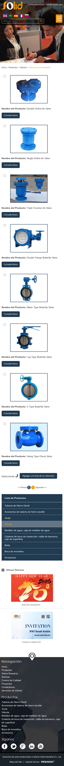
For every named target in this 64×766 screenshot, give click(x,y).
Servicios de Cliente (12, 690)
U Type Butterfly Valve (38, 406)
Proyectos (7, 683)
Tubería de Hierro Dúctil (17, 505)
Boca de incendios (14, 551)
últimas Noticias (15, 570)
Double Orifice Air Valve (39, 108)
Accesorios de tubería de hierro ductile (25, 512)
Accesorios (10, 557)
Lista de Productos (15, 498)
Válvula (23, 67)
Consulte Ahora (11, 115)
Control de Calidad (11, 680)
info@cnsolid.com (54, 4)
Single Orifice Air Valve (38, 158)
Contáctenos (8, 687)
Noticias (6, 677)
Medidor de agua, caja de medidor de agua (27, 530)
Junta (7, 518)
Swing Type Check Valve (39, 456)
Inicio (4, 67)
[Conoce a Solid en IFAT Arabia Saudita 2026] (32, 625)
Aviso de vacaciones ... (32, 605)
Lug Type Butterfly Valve (39, 357)
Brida (7, 545)
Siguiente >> (41, 487)
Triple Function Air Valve (39, 208)
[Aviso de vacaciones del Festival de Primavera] (32, 588)
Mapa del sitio (16, 762)
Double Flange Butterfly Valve (42, 257)
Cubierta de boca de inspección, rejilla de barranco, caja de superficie (31, 537)
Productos (13, 67)
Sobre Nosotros (10, 673)
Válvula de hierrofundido (40, 67)
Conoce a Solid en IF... (32, 642)
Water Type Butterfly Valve (40, 307)
